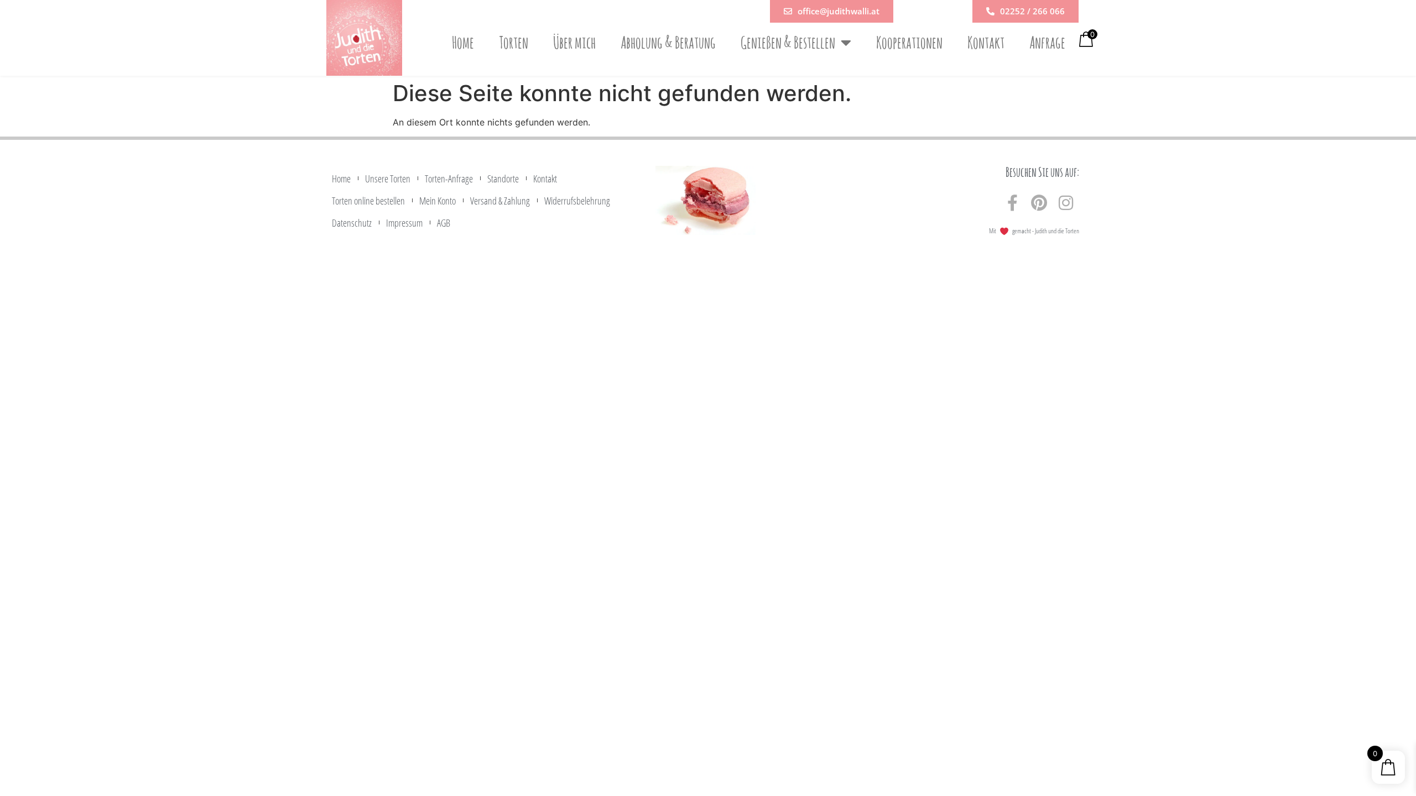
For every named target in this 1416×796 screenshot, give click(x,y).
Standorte (503, 178)
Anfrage (1047, 42)
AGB (443, 222)
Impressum (404, 222)
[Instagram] (1066, 203)
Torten (513, 42)
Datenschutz (352, 222)
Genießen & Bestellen (788, 42)
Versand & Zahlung (500, 200)
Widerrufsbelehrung (577, 200)
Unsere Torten (387, 178)
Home (463, 42)
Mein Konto (437, 200)
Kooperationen (909, 42)
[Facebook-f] (1012, 203)
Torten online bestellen (368, 200)
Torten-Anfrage (449, 178)
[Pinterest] (1039, 203)
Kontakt (985, 42)
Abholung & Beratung (668, 42)
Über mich (574, 42)
